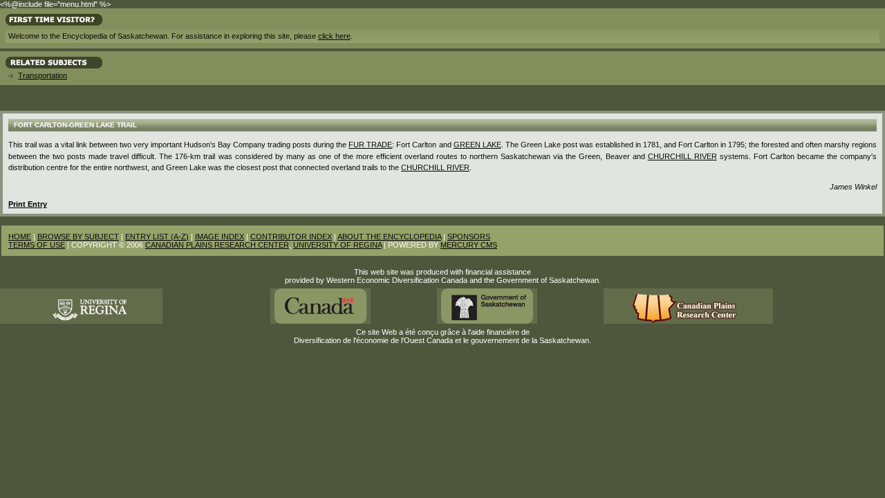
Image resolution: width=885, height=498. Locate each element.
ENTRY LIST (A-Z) (157, 236)
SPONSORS (468, 236)
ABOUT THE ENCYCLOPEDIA (389, 236)
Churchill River (682, 156)
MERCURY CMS (468, 245)
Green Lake (477, 144)
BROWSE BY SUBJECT (78, 236)
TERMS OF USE (36, 245)
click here (334, 36)
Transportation (42, 75)
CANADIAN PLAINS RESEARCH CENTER (217, 245)
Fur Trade (370, 144)
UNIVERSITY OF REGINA (337, 245)
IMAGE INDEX (219, 236)
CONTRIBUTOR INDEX (291, 236)
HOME (19, 236)
